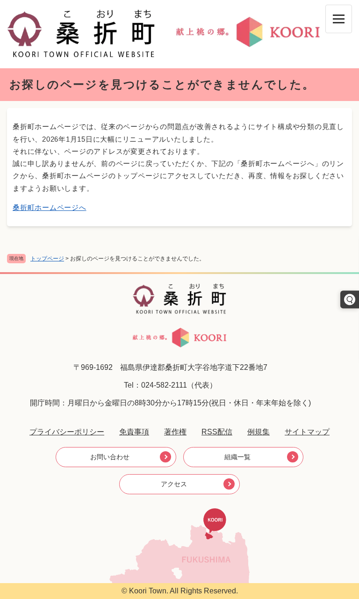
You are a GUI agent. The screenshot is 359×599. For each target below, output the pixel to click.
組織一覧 (237, 457)
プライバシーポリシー (66, 432)
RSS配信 (216, 432)
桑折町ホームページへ (49, 207)
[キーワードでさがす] (349, 300)
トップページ (47, 258)
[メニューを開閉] (338, 19)
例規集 (258, 432)
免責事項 (134, 432)
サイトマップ (307, 432)
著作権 (175, 432)
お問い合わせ (109, 457)
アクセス (174, 484)
